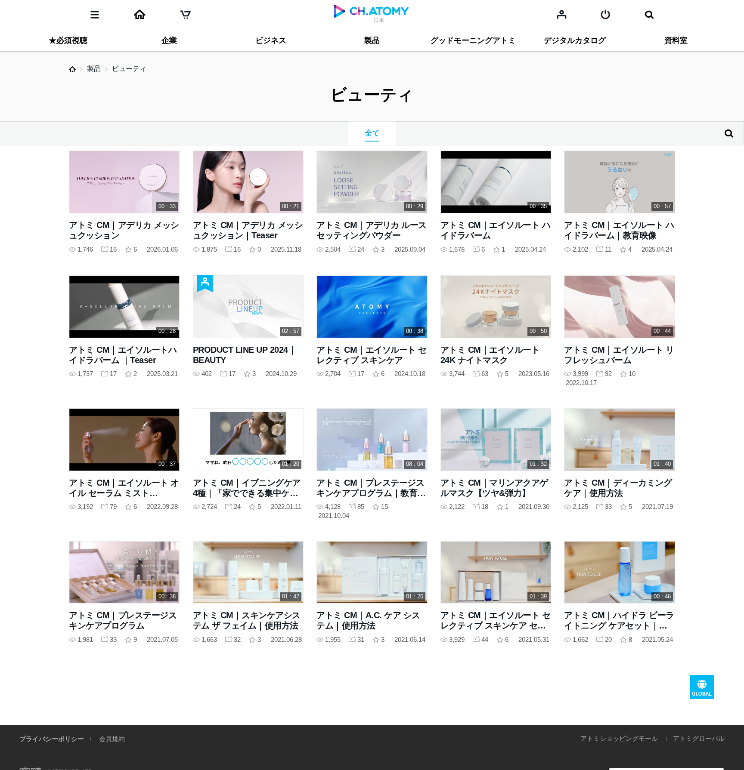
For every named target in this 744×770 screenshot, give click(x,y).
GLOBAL (702, 687)
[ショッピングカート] (185, 14)
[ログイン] (605, 14)
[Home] (139, 14)
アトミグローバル (699, 738)
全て (372, 133)
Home (72, 69)
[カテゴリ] (95, 14)
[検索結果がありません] (649, 14)
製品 (94, 68)
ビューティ (129, 68)
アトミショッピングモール (619, 738)
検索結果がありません (729, 133)
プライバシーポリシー (51, 738)
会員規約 (112, 738)
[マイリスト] (561, 14)
